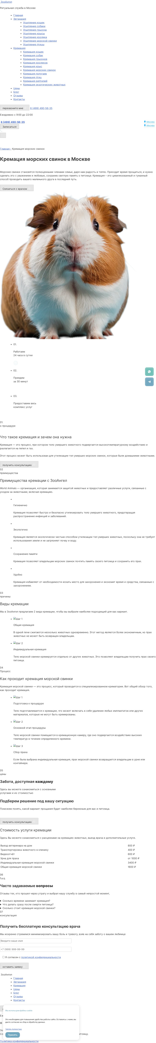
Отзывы (18, 95)
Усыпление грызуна (35, 29)
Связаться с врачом (15, 188)
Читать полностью (13, 1029)
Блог (16, 91)
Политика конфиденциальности (19, 1041)
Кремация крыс (32, 66)
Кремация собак (33, 55)
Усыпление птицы (33, 44)
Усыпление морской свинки (40, 40)
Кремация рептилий (35, 80)
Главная (18, 15)
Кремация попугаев (35, 73)
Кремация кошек (33, 51)
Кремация (19, 48)
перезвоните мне (13, 108)
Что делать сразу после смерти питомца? (28, 904)
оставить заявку (13, 966)
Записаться (9, 126)
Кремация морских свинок (39, 70)
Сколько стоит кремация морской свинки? (29, 908)
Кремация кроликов (35, 62)
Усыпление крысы (34, 33)
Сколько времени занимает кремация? (26, 900)
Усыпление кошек (33, 22)
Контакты (19, 99)
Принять (12, 1034)
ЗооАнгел (6, 1)
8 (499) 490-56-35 (41, 108)
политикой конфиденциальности (41, 957)
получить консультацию (17, 465)
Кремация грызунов (35, 59)
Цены (16, 88)
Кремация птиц (32, 77)
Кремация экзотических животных (44, 84)
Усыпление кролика (35, 37)
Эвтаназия (19, 18)
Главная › (5, 148)
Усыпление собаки (34, 26)
